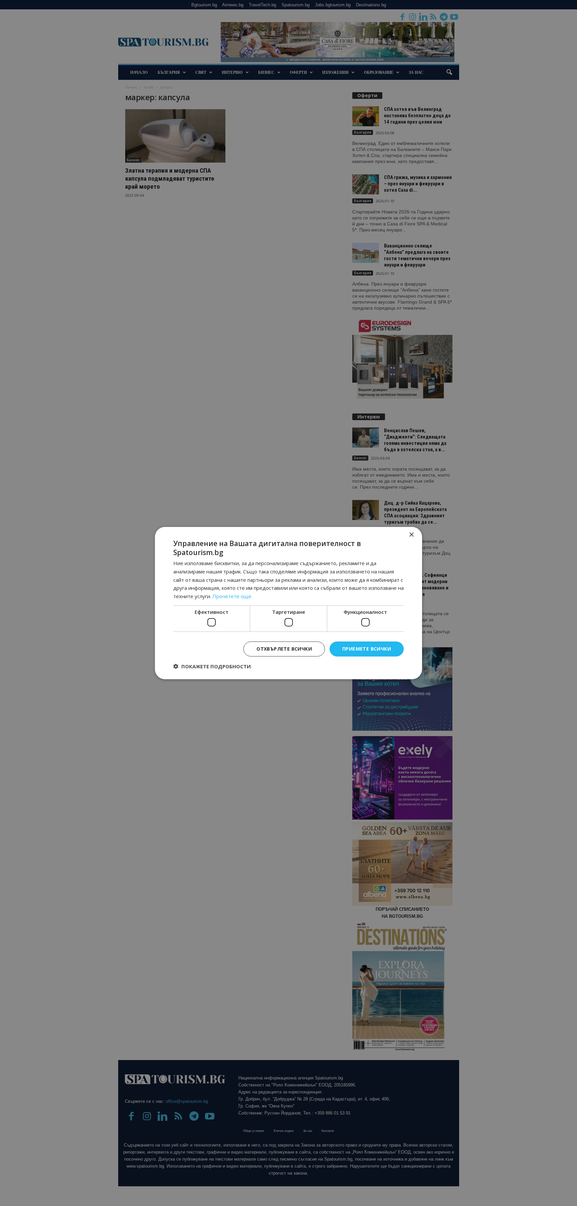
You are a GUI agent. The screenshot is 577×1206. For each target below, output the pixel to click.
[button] (212, 666)
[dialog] (288, 603)
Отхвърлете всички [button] (284, 649)
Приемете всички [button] (366, 649)
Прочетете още (231, 596)
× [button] (411, 534)
